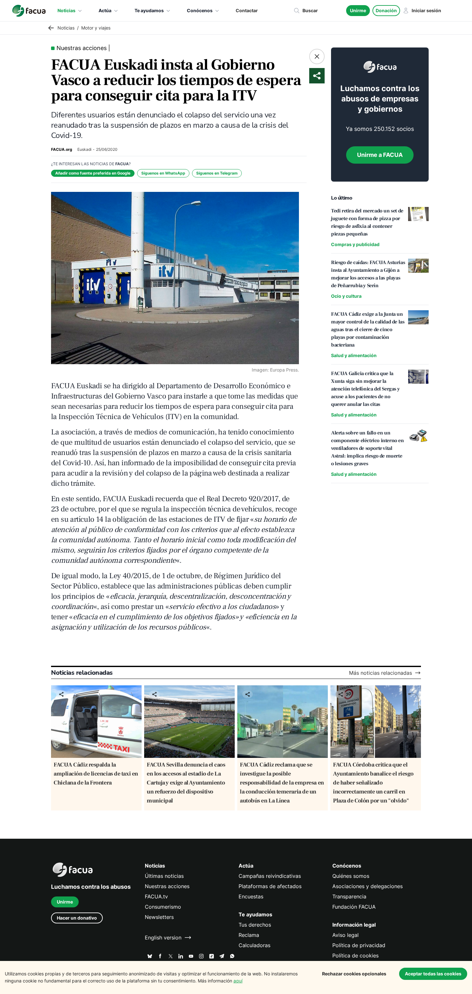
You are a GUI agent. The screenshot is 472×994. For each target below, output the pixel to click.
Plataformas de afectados (270, 886)
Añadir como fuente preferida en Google (92, 173)
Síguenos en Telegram (217, 173)
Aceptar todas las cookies (433, 973)
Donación (386, 10)
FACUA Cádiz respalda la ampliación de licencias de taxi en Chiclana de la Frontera (96, 773)
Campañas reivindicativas (270, 876)
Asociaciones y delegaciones (367, 886)
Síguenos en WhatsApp (163, 173)
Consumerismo (163, 907)
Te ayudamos (149, 10)
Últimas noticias (164, 876)
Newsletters (159, 917)
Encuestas (251, 896)
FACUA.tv (156, 896)
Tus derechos (255, 924)
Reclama (249, 935)
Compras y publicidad (355, 244)
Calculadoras (254, 945)
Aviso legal (345, 935)
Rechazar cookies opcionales (354, 973)
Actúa (105, 10)
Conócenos (200, 10)
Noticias (66, 10)
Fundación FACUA (354, 907)
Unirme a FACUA (380, 154)
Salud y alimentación (354, 355)
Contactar (247, 10)
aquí (237, 980)
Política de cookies (355, 955)
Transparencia (349, 896)
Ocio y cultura (346, 296)
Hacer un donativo (77, 918)
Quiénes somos (350, 876)
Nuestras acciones (167, 886)
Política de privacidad (358, 945)
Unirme (358, 10)
